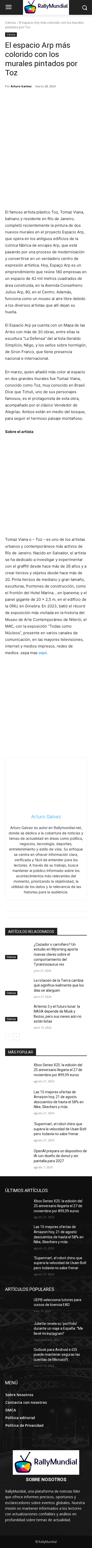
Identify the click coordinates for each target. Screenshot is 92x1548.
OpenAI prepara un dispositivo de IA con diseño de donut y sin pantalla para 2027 (60, 1156)
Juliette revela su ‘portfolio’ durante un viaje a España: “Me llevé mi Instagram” (58, 1329)
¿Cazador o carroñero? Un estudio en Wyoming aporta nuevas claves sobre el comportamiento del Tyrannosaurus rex (56, 954)
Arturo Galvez (21, 86)
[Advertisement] (46, 160)
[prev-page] (8, 1037)
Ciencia (10, 22)
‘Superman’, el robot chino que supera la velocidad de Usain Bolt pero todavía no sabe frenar (60, 1129)
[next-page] (16, 1037)
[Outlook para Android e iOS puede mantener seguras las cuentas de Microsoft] (17, 1355)
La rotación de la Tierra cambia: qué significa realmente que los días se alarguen (59, 985)
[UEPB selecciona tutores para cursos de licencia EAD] (17, 1306)
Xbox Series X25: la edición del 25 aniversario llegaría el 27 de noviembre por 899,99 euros (58, 1070)
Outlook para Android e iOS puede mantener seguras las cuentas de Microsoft (57, 1355)
